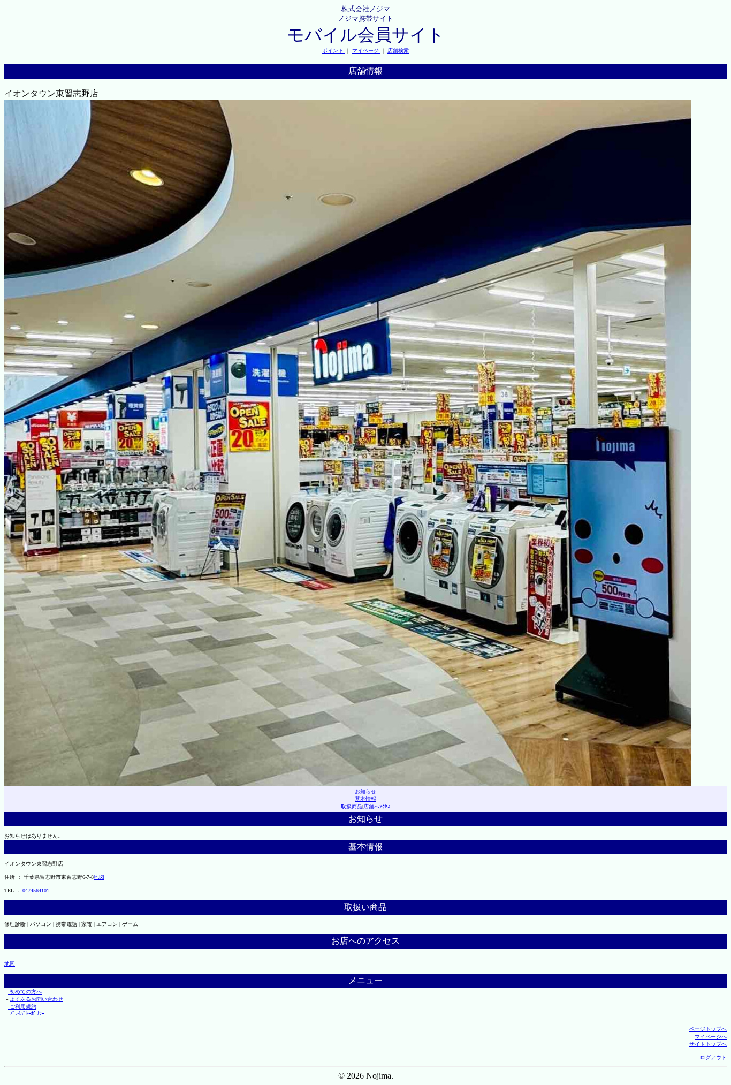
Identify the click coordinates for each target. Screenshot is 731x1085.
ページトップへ (708, 1029)
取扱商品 (351, 806)
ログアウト (713, 1057)
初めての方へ (25, 992)
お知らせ (365, 791)
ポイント (333, 51)
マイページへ (711, 1037)
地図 (99, 877)
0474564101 (35, 890)
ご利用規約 (22, 1007)
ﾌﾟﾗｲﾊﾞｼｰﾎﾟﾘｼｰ (26, 1013)
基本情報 (365, 799)
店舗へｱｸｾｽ (376, 806)
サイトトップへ (708, 1044)
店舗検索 (398, 51)
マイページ (366, 51)
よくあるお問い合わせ (36, 999)
